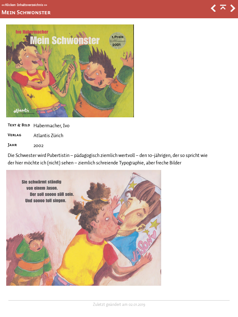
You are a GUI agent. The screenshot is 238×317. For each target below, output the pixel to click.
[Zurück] (213, 10)
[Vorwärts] (232, 10)
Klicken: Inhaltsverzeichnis (24, 4)
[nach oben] (222, 10)
